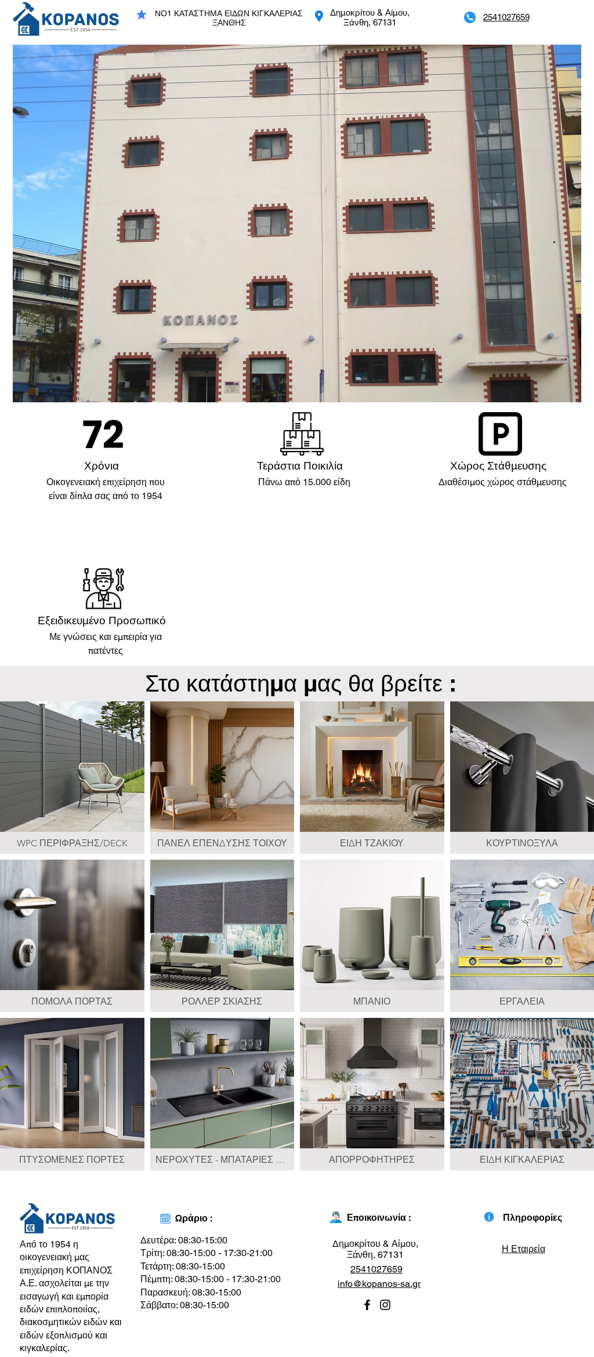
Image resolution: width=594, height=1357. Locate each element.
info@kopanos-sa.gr (379, 1283)
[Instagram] (385, 1305)
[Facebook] (367, 1305)
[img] (72, 777)
